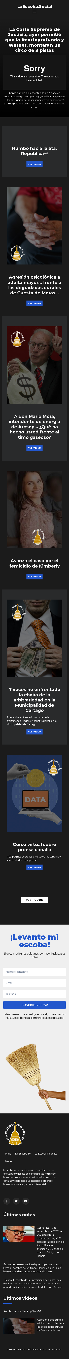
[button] (34, 11)
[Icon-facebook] (6, 1201)
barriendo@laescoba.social (47, 1017)
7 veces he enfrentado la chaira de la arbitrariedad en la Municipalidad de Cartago (34, 700)
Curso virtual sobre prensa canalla (34, 847)
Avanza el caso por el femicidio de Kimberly (34, 563)
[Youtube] (25, 1201)
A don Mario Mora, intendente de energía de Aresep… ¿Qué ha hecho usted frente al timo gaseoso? (34, 427)
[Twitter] (16, 1201)
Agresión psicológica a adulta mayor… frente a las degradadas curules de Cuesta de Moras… (34, 285)
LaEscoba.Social (34, 6)
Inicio (8, 1153)
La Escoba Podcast (45, 1153)
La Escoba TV (23, 1153)
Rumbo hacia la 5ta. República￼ (34, 151)
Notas (8, 1161)
